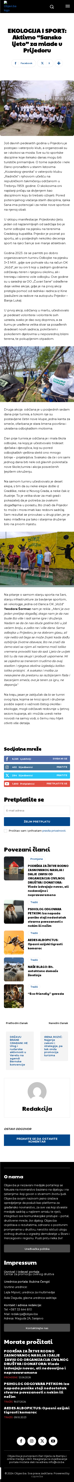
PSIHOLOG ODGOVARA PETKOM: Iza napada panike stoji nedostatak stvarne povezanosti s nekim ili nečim (47, 917)
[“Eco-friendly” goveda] (14, 996)
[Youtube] (53, 1441)
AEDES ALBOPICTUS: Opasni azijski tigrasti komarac (45, 944)
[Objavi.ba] (25, 6)
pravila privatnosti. (54, 830)
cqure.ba (37, 1476)
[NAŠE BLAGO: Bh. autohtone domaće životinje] (14, 969)
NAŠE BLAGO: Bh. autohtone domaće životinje (43, 971)
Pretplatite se (57, 783)
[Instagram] (31, 1441)
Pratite (62, 767)
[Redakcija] (37, 1091)
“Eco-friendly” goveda (46, 993)
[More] (59, 63)
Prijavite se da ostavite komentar (37, 1140)
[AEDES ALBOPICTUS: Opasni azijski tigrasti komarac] (14, 942)
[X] (42, 1441)
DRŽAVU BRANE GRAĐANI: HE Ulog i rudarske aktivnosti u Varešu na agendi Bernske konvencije (19, 1050)
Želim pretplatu (37, 821)
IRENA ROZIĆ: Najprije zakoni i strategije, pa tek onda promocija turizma (53, 1046)
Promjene (36, 858)
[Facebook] (21, 1441)
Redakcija (37, 1108)
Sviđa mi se (60, 758)
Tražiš (34, 902)
